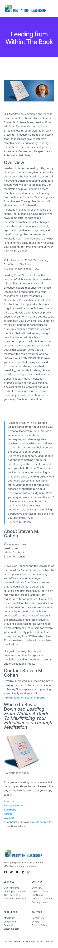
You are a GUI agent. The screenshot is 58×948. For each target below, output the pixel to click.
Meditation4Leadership (24, 941)
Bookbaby (10, 809)
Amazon (9, 801)
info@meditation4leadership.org (24, 697)
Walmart (9, 818)
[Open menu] (52, 8)
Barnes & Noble (13, 805)
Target (8, 813)
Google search (39, 822)
